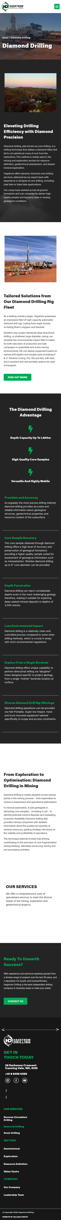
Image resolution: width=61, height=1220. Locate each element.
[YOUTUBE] (24, 1080)
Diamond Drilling (14, 1126)
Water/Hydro (11, 1171)
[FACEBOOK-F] (16, 1080)
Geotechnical (12, 1148)
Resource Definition (16, 1164)
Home (5, 37)
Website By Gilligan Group (15, 1216)
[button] (57, 6)
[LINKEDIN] (7, 1080)
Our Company (12, 1187)
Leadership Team (14, 1194)
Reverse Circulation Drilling (15, 1118)
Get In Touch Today (19, 1054)
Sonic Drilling (12, 1132)
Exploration (11, 1156)
